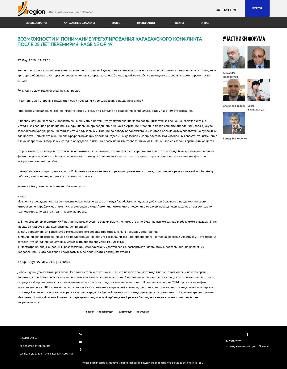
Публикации (146, 22)
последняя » (144, 311)
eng (226, 9)
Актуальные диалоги (79, 22)
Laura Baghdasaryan (256, 107)
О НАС (205, 22)
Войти (257, 8)
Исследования (36, 22)
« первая (89, 311)
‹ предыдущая (105, 311)
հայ (218, 9)
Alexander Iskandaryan (230, 75)
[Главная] (31, 8)
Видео (116, 22)
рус (234, 9)
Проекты (178, 22)
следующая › (126, 311)
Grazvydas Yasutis (234, 105)
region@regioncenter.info (35, 345)
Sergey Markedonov (235, 138)
